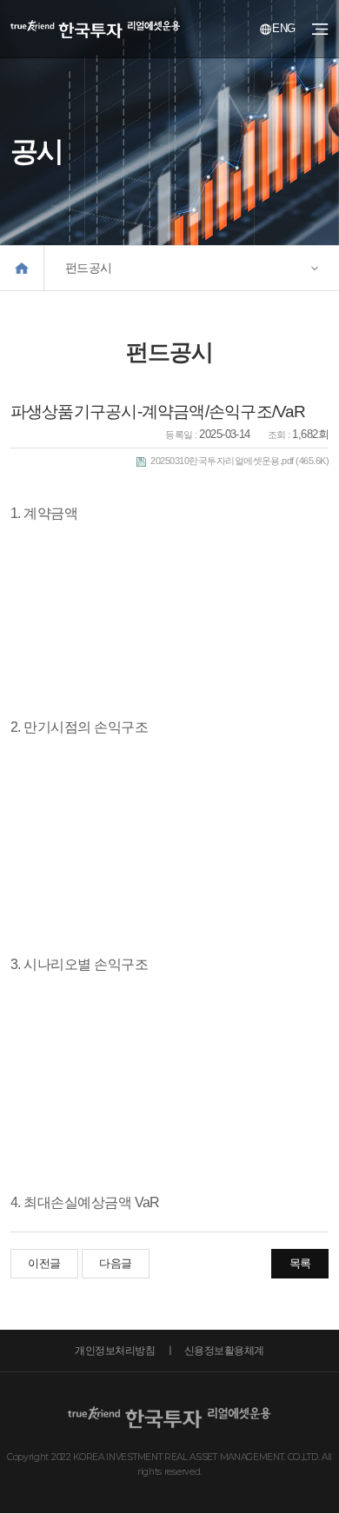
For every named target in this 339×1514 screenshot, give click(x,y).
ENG (283, 28)
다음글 (115, 1263)
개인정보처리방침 (115, 1351)
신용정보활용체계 (224, 1351)
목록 (300, 1263)
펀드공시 (88, 268)
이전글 (44, 1263)
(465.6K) (239, 460)
